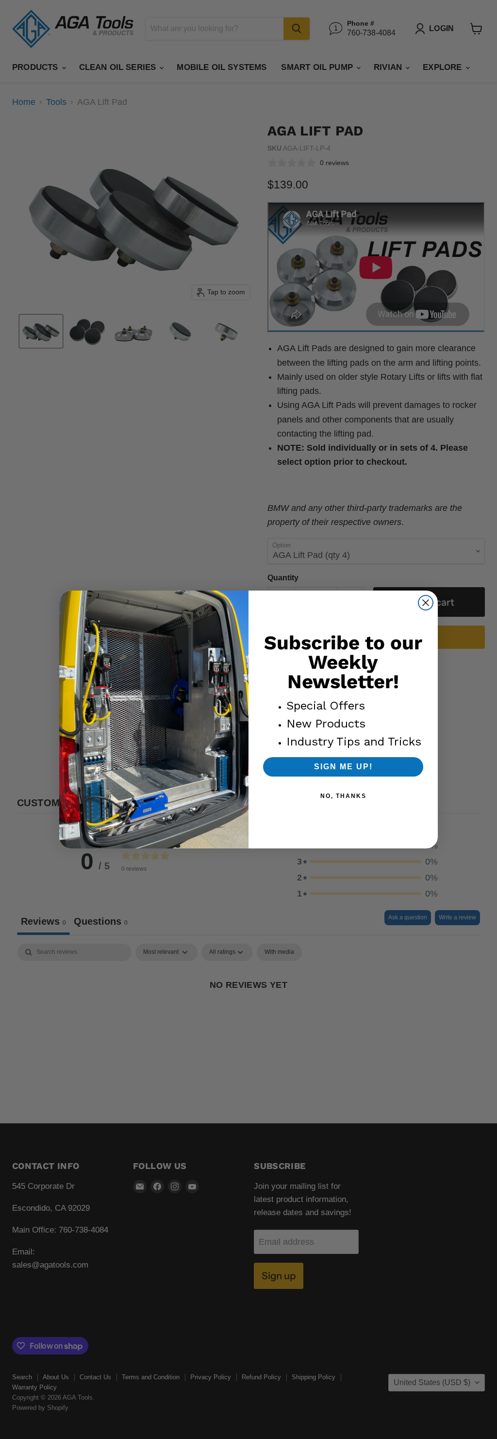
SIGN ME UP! (343, 766)
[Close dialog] (425, 602)
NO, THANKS (343, 796)
